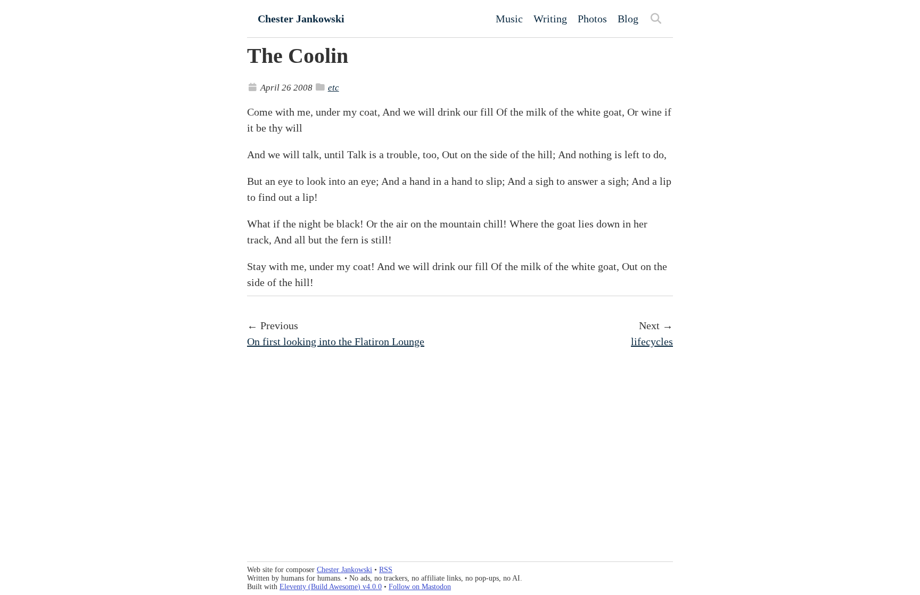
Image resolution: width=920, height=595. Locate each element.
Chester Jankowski (301, 19)
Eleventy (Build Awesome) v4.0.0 (331, 587)
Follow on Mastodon (420, 587)
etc (333, 88)
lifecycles (652, 341)
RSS (385, 570)
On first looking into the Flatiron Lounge (335, 341)
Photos (592, 19)
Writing (550, 19)
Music (509, 19)
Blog (628, 19)
